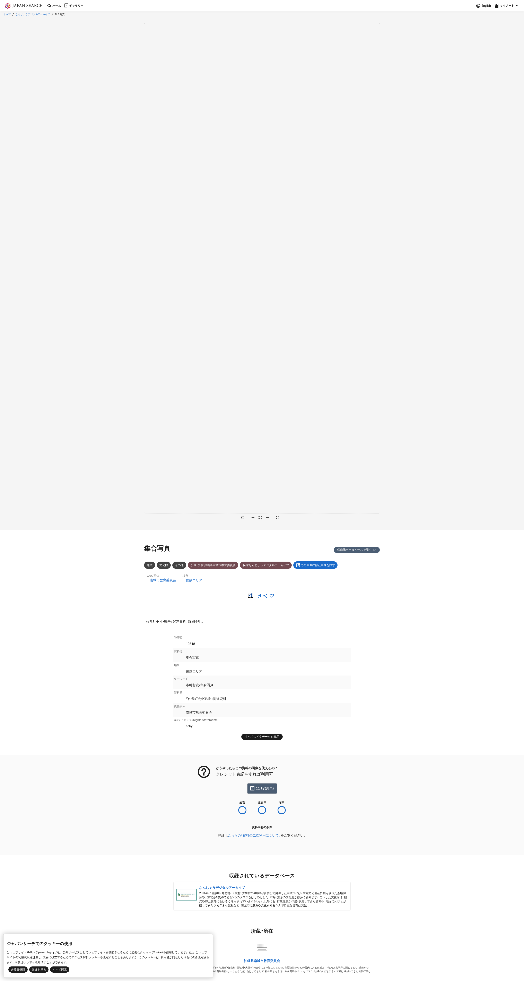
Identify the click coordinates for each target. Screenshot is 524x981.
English (486, 5)
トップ (7, 14)
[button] (506, 5)
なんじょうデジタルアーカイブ (33, 14)
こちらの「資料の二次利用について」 (254, 835)
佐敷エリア (194, 580)
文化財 (163, 565)
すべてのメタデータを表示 (262, 736)
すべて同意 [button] (60, 969)
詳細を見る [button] (39, 969)
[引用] (259, 596)
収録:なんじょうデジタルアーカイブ (266, 565)
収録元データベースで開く (354, 549)
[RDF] (251, 596)
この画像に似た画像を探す (318, 565)
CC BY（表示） (265, 789)
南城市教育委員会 (163, 580)
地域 (149, 565)
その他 (179, 565)
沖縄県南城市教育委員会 (262, 961)
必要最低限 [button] (18, 969)
